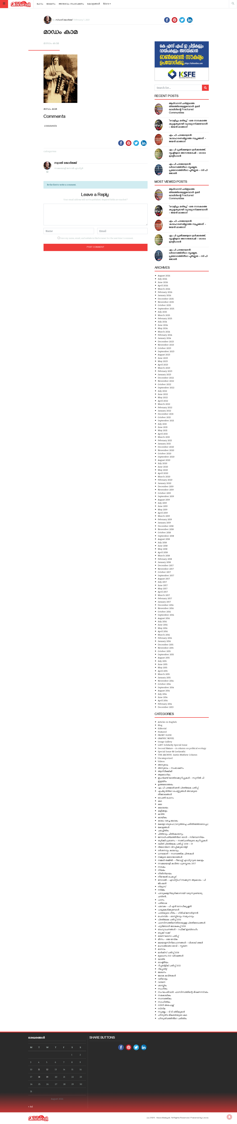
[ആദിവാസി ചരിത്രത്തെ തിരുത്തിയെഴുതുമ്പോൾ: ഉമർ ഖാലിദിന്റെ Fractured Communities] (159, 109)
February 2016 (165, 637)
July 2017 (162, 581)
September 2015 (166, 654)
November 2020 (166, 450)
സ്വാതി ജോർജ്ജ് (63, 19)
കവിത (161, 813)
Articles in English (167, 721)
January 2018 (164, 562)
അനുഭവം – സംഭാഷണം (171, 767)
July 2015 (162, 660)
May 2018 (162, 548)
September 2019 (166, 496)
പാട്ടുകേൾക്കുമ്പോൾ (168, 909)
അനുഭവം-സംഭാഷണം (71, 4)
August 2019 (164, 499)
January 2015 (164, 677)
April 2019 (163, 512)
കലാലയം (163, 807)
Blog (160, 725)
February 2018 (165, 558)
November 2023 (166, 344)
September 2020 (166, 456)
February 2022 (165, 407)
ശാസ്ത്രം (162, 985)
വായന (161, 981)
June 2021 (163, 427)
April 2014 (163, 700)
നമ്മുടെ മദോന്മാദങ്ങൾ (170, 856)
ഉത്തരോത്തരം (165, 784)
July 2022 (162, 390)
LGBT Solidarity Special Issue (172, 744)
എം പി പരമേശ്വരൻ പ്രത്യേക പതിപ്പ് (178, 787)
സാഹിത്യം (164, 1001)
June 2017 (163, 585)
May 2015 (162, 667)
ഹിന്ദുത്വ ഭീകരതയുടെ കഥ (172, 1014)
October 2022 (164, 384)
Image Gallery (165, 741)
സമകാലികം (164, 995)
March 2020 (164, 476)
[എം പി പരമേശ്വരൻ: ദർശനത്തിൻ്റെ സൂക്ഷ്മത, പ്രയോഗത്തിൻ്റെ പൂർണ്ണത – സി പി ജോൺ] (159, 169)
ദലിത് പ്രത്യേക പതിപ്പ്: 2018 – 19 (175, 843)
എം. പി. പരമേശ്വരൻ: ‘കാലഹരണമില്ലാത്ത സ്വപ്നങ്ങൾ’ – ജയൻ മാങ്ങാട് (187, 138)
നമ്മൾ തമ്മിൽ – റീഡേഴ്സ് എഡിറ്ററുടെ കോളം (181, 860)
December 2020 (166, 446)
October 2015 (164, 651)
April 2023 (163, 364)
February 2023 (165, 371)
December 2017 (165, 565)
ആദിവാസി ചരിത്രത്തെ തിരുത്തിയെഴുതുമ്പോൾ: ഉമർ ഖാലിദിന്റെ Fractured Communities (184, 108)
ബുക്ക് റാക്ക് (164, 932)
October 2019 (164, 492)
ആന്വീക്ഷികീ (165, 771)
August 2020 (164, 460)
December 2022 (166, 377)
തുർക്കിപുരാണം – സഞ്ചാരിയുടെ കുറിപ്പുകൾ (182, 840)
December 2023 (166, 341)
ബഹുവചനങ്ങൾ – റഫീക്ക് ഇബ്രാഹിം (178, 929)
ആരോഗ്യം (164, 774)
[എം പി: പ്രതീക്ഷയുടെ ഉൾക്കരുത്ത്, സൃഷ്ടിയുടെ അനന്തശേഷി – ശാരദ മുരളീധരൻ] (159, 154)
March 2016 (164, 634)
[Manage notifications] (229, 1116)
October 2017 (164, 571)
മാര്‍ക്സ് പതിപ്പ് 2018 (168, 952)
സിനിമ (161, 1008)
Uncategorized (165, 758)
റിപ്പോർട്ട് (162, 968)
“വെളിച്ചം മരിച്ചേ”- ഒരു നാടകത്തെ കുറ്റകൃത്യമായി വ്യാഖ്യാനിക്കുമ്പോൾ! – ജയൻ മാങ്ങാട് (188, 124)
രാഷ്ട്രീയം (163, 962)
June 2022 (163, 394)
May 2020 (163, 469)
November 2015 (166, 647)
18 (39, 1076)
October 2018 (164, 532)
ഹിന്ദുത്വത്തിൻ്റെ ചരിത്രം (172, 1018)
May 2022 (163, 397)
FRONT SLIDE (165, 734)
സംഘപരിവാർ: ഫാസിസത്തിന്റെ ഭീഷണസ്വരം (183, 991)
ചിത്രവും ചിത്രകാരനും (170, 833)
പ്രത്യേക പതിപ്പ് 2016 (169, 919)
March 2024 (164, 331)
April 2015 (163, 670)
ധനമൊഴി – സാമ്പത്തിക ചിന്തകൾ (176, 853)
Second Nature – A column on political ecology (182, 748)
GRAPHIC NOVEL (166, 738)
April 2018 (163, 552)
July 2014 (162, 693)
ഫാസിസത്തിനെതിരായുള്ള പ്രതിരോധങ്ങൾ (181, 922)
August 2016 (164, 618)
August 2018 (164, 539)
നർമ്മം (161, 889)
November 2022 (166, 380)
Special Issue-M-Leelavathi (171, 751)
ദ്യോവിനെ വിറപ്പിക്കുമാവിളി (173, 846)
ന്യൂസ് (162, 886)
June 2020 (163, 466)
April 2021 (163, 433)
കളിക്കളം (162, 810)
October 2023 (164, 348)
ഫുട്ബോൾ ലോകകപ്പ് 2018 (172, 926)
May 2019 (162, 509)
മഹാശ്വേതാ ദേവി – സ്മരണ (172, 945)
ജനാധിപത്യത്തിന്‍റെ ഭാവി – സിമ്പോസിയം (181, 837)
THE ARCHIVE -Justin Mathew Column (177, 754)
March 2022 (164, 403)
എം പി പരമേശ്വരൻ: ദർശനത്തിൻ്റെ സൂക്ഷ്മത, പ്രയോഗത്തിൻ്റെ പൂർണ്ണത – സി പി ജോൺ (188, 169)
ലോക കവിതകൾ (167, 975)
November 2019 (166, 489)
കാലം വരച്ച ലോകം (168, 820)
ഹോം (40, 4)
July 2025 (162, 311)
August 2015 (164, 657)
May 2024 (163, 328)
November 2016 (166, 608)
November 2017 (166, 568)
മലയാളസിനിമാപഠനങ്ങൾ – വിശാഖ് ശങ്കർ (180, 942)
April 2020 (163, 473)
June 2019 (163, 506)
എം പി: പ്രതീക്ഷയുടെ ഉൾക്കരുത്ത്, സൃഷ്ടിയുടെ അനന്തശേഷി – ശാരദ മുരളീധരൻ (187, 153)
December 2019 (165, 486)
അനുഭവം (163, 764)
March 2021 (164, 436)
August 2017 (164, 578)
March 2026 (164, 288)
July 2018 (162, 542)
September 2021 (166, 420)
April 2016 (163, 631)
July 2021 (162, 423)
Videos (161, 761)
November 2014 (165, 680)
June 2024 (163, 324)
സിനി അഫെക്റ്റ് (166, 1005)
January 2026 (164, 295)
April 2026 (163, 285)
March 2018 (164, 555)
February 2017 (165, 598)
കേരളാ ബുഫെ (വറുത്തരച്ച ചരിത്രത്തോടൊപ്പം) (183, 823)
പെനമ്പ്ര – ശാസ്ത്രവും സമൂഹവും (176, 916)
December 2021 (165, 413)
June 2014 (162, 697)
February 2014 (165, 703)
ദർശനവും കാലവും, (168, 850)
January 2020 (164, 483)
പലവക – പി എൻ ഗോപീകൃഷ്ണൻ (175, 906)
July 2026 (162, 278)
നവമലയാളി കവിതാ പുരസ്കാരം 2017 (177, 863)
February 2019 (165, 519)
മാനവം (161, 949)
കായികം (162, 817)
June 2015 (163, 664)
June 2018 (163, 545)
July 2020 (162, 463)
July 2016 (162, 621)
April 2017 (163, 591)
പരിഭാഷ (162, 902)
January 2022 (164, 410)
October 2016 (164, 611)
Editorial (162, 728)
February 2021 (165, 440)
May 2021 (162, 430)
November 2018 (166, 529)
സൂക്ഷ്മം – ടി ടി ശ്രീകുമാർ (171, 1011)
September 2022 (166, 387)
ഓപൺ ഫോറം (166, 797)
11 (39, 1069)
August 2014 (164, 690)
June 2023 (163, 357)
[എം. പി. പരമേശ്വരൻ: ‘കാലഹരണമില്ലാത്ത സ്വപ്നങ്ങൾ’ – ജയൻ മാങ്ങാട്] (159, 139)
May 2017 (162, 588)
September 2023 (166, 351)
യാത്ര (161, 959)
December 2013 (165, 707)
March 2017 (164, 595)
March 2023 (164, 367)
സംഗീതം (162, 988)
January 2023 (164, 374)
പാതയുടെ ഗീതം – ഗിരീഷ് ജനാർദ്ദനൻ (178, 912)
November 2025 (166, 301)
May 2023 (163, 361)
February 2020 (165, 479)
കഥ (160, 800)
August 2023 (164, 354)
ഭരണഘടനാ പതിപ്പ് (168, 935)
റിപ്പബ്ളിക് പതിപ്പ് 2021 (169, 965)
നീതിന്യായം (165, 873)
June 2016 (163, 624)
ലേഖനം (50, 4)
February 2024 (165, 334)
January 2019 (164, 522)
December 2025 (166, 298)
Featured (162, 731)
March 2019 (164, 515)
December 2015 (165, 644)
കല (160, 804)
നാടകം (161, 866)
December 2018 (165, 525)
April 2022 (163, 400)
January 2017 (164, 601)
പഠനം (161, 899)
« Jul (30, 1106)
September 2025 (166, 308)
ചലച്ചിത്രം (163, 830)
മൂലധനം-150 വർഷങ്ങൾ (170, 955)
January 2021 (164, 443)
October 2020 (164, 453)
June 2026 (163, 282)
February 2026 (165, 292)
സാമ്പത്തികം (165, 998)
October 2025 (164, 305)
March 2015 (164, 674)
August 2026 (164, 275)
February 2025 (165, 318)
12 (47, 1069)
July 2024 (162, 321)
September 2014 (166, 687)
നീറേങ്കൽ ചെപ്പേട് (167, 876)
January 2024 (164, 338)
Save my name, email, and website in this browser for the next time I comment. (96, 238)
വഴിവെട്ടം (163, 978)
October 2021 (164, 417)
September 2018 (166, 535)
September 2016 (166, 614)
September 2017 (166, 575)
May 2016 (163, 628)
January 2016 (164, 641)
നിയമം (161, 870)
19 (47, 1076)
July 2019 (162, 502)
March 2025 (164, 315)
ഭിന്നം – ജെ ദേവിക (168, 939)
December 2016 (166, 604)
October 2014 (164, 683)
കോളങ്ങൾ (93, 4)
